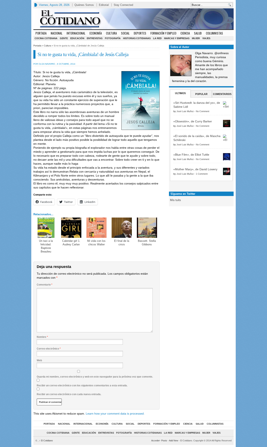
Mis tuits (175, 200)
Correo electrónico (49, 348)
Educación (77, 38)
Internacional (76, 33)
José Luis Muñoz (185, 111)
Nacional (56, 33)
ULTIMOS (180, 93)
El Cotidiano (46, 440)
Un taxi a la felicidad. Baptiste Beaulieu (46, 246)
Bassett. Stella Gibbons (147, 242)
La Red (157, 38)
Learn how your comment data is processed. (115, 413)
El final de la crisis (121, 242)
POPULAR (201, 94)
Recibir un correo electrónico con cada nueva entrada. (69, 394)
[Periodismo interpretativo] (133, 18)
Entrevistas (94, 38)
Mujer (196, 38)
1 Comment (202, 174)
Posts (164, 440)
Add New (173, 440)
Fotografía (113, 38)
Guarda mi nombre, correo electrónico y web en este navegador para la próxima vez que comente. (95, 376)
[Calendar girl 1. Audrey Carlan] (71, 228)
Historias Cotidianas (137, 38)
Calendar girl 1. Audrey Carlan (71, 242)
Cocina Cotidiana (46, 38)
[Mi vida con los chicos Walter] (96, 228)
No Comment (202, 111)
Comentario (44, 284)
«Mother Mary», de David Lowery (195, 169)
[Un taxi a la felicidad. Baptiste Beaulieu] (46, 228)
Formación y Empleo (163, 33)
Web (39, 360)
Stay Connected (123, 4)
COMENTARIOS (222, 94)
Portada (41, 33)
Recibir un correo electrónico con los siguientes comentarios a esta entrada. (82, 385)
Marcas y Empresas (176, 38)
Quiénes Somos (84, 4)
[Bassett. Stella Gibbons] (147, 228)
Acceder (155, 440)
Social (125, 33)
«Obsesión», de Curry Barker (192, 121)
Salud (198, 33)
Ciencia (185, 33)
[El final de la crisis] (122, 228)
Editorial (104, 4)
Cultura (111, 33)
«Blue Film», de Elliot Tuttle (191, 154)
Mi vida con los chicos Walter (96, 242)
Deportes (140, 33)
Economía (95, 33)
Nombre (42, 337)
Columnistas (214, 33)
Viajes (206, 38)
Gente (64, 38)
